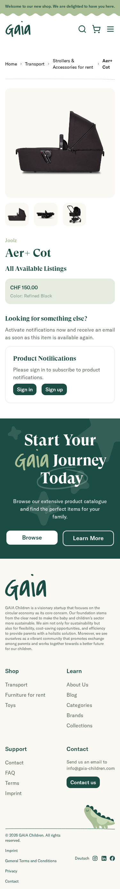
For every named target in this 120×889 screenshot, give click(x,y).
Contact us (83, 782)
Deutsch (82, 858)
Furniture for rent (25, 695)
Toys (10, 705)
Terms (12, 783)
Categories (79, 705)
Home (11, 64)
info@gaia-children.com (91, 768)
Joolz (11, 240)
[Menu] (82, 29)
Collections (79, 725)
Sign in (25, 389)
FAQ (10, 773)
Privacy (11, 871)
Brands (75, 715)
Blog (72, 695)
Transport (34, 64)
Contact (14, 762)
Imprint (13, 793)
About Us (77, 684)
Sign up (54, 389)
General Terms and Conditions (31, 860)
